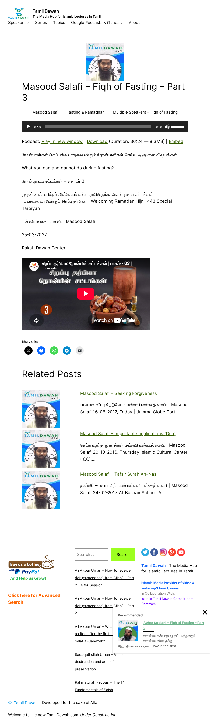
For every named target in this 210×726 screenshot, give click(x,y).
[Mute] (167, 126)
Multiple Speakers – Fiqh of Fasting (145, 112)
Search (123, 554)
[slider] (178, 126)
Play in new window (62, 141)
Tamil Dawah (46, 11)
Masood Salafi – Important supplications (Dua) (128, 433)
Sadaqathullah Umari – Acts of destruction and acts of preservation (100, 661)
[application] (105, 126)
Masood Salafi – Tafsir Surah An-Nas (118, 474)
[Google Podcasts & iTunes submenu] (121, 22)
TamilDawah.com (62, 714)
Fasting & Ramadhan (86, 112)
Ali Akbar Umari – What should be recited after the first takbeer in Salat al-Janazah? (103, 633)
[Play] (28, 126)
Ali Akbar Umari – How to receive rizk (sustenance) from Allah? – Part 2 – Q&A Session (104, 577)
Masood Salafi (45, 112)
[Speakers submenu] (28, 22)
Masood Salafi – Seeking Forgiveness (118, 393)
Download (97, 141)
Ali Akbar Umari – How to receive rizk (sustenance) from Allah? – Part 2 (104, 605)
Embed (176, 141)
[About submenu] (142, 22)
